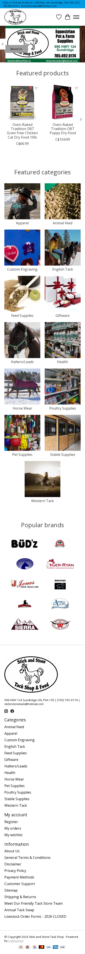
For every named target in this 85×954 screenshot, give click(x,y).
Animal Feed (62, 223)
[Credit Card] (34, 947)
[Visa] (48, 947)
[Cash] (21, 947)
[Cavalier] (24, 564)
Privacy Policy (15, 870)
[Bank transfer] (62, 947)
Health (62, 361)
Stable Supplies (62, 454)
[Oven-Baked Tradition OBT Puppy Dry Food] (63, 102)
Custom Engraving (22, 269)
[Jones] (24, 584)
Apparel (22, 223)
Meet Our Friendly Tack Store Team (33, 903)
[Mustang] (24, 604)
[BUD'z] (24, 544)
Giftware (63, 315)
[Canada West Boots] (60, 544)
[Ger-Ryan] (60, 564)
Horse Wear (22, 408)
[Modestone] (60, 584)
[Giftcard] (27, 947)
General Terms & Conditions (27, 857)
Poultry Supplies (62, 408)
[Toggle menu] (76, 17)
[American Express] (55, 947)
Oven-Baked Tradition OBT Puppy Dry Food (63, 128)
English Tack (62, 269)
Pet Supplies (22, 454)
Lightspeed (15, 941)
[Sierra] (24, 624)
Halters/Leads (22, 361)
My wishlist (13, 834)
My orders (12, 828)
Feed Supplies (22, 315)
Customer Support (19, 883)
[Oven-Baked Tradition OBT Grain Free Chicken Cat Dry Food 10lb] (22, 102)
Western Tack (42, 500)
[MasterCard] (41, 947)
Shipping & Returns (20, 896)
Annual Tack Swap (19, 910)
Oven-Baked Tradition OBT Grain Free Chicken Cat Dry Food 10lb (22, 131)
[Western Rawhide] (60, 624)
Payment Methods (19, 877)
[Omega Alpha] (60, 604)
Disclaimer (12, 864)
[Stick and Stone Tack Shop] (15, 17)
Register (11, 821)
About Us (16, 49)
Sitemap (11, 890)
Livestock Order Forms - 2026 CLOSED (35, 916)
